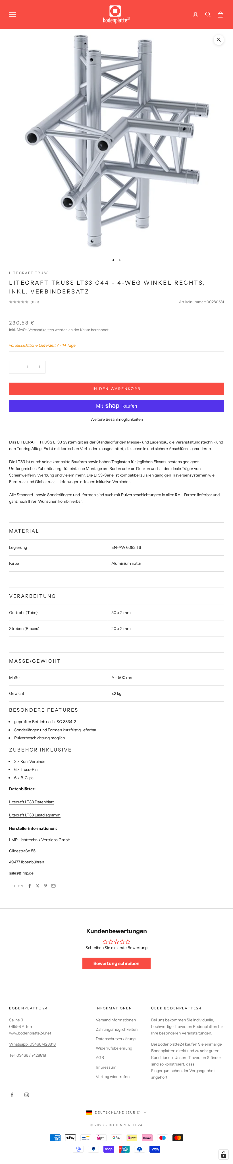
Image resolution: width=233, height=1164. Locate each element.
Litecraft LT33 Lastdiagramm (35, 815)
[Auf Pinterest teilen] (45, 886)
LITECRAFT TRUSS (29, 273)
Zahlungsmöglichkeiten (117, 1029)
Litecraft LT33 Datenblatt (31, 801)
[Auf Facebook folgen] (12, 1095)
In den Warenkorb (116, 388)
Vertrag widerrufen (113, 1076)
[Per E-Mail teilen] (53, 886)
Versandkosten (41, 329)
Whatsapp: (19, 1044)
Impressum (106, 1067)
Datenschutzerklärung (116, 1038)
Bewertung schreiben (116, 963)
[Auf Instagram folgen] (27, 1095)
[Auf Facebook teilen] (29, 886)
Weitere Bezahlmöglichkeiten (116, 419)
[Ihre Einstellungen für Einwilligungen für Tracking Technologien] (223, 1154)
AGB (100, 1057)
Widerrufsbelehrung (114, 1048)
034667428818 (43, 1044)
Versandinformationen (116, 1020)
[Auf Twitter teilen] (37, 886)
